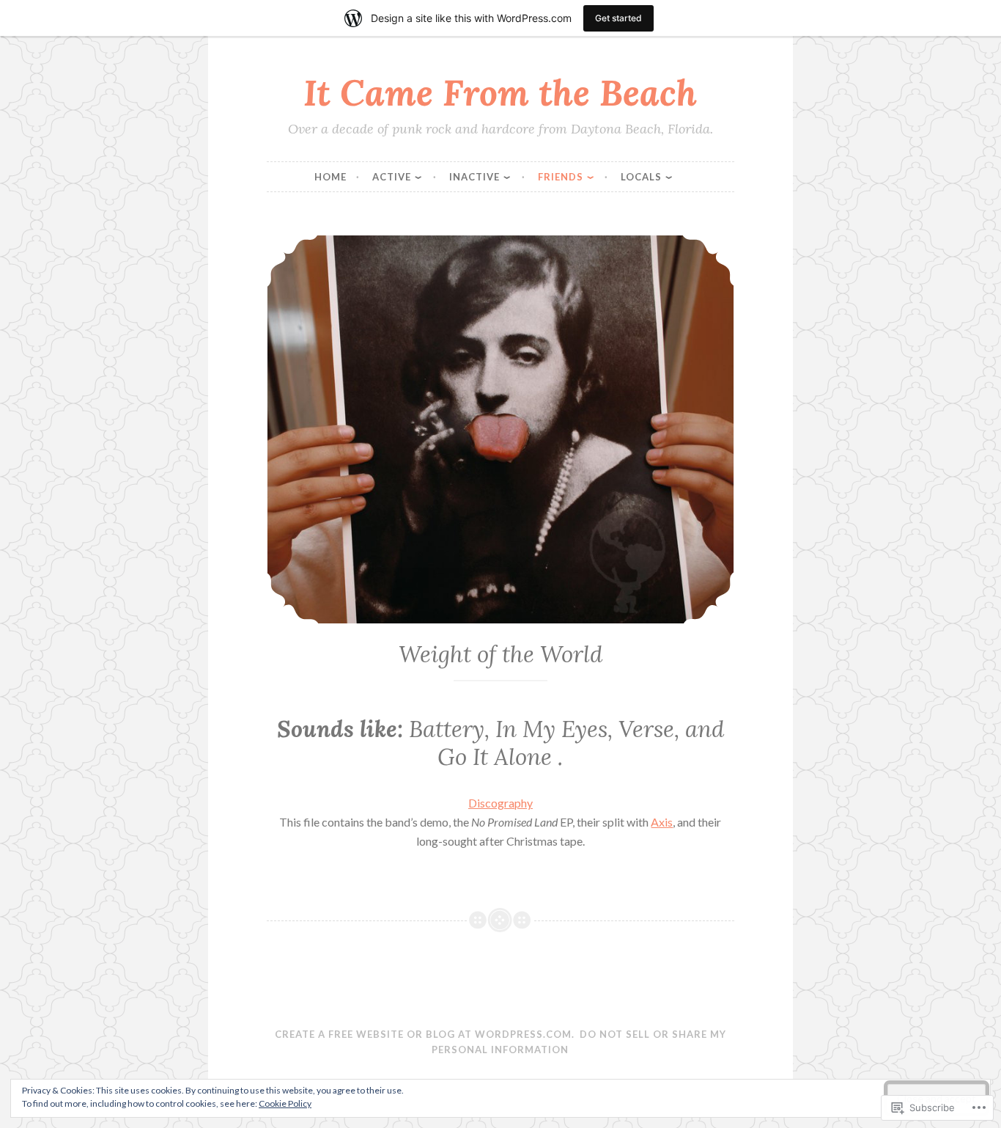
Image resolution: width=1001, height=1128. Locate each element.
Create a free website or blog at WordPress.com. (425, 1034)
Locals (641, 177)
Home (330, 177)
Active (391, 177)
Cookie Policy (285, 1103)
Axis (662, 822)
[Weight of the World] (500, 429)
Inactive (474, 177)
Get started (618, 17)
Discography (500, 803)
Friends (560, 177)
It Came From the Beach (500, 92)
